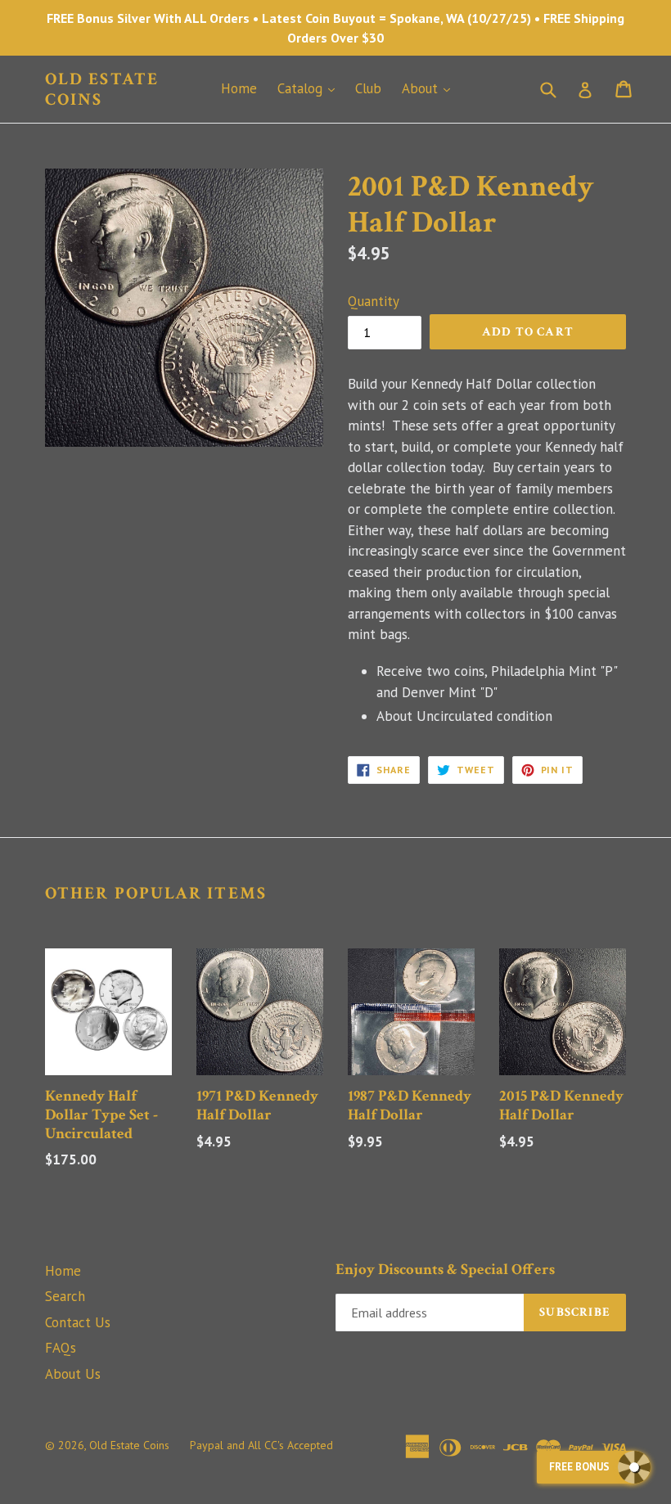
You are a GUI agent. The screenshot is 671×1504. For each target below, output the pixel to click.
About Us (73, 1374)
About (430, 88)
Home (239, 88)
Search (65, 1296)
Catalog (310, 88)
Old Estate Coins (102, 89)
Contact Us (77, 1322)
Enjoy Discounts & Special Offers (445, 1270)
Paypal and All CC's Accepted (261, 1445)
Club (368, 88)
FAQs (60, 1348)
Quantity (373, 301)
